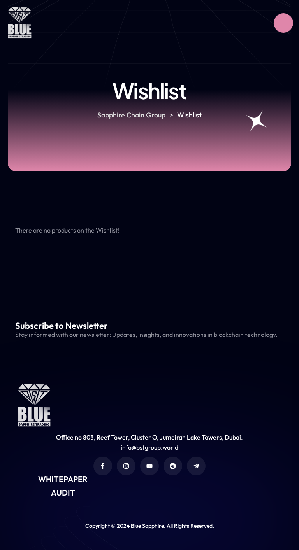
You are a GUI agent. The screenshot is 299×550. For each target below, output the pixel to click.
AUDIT (63, 492)
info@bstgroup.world (149, 447)
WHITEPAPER (63, 479)
